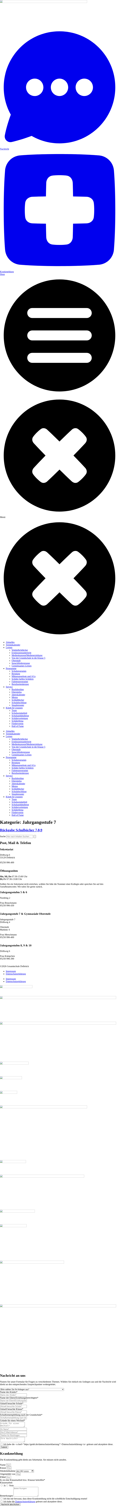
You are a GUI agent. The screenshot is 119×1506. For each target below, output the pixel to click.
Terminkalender (13, 645)
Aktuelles (10, 642)
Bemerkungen (6, 1495)
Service (9, 687)
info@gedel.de (7, 865)
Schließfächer (18, 700)
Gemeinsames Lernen (21, 666)
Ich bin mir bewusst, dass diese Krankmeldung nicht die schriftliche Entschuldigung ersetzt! (45, 1498)
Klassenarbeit (6, 1482)
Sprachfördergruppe (21, 663)
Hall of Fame (18, 726)
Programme (11, 668)
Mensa (15, 697)
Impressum (11, 971)
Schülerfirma (17, 721)
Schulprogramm (19, 671)
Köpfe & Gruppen (14, 708)
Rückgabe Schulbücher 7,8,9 (21, 830)
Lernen (9, 647)
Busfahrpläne (18, 689)
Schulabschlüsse (19, 702)
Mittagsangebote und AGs (24, 676)
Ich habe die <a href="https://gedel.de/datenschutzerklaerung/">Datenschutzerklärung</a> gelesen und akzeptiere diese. (58, 1444)
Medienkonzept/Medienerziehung (27, 655)
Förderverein (17, 723)
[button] (59, 397)
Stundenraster (18, 705)
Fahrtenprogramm (20, 681)
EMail (3, 1477)
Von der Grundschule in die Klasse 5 (28, 658)
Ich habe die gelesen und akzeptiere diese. (32, 1501)
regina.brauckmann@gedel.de (15, 908)
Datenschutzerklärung (16, 974)
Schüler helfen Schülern (23, 679)
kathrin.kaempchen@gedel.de (14, 961)
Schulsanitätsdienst (20, 715)
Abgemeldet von (8, 1474)
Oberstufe (16, 660)
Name (3, 1465)
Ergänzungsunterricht (21, 652)
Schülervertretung (20, 718)
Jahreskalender (18, 694)
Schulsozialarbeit (19, 713)
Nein (11, 1485)
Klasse (3, 1468)
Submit (4, 1447)
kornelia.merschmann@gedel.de (16, 940)
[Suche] (35, 836)
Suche (3, 836)
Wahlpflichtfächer (20, 650)
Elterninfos (17, 692)
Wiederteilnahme (8, 1471)
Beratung (16, 673)
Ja (5, 1485)
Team (14, 710)
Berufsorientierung (20, 684)
